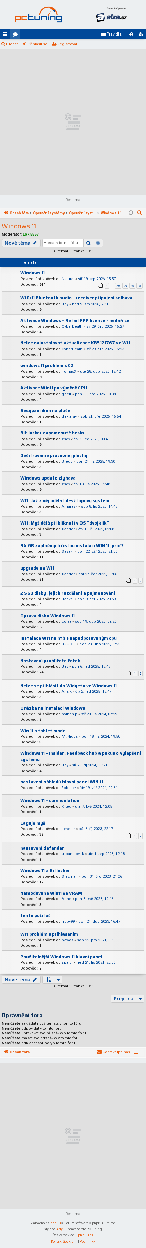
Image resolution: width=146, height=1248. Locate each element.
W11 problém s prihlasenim (49, 934)
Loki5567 (30, 234)
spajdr (67, 962)
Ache (66, 899)
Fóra (16, 35)
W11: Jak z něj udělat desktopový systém (64, 500)
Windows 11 (19, 226)
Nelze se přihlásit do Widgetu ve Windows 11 (68, 685)
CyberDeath (72, 326)
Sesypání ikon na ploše (45, 410)
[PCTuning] (38, 14)
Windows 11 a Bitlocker (45, 870)
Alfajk (67, 691)
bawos (67, 940)
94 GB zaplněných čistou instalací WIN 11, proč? (72, 545)
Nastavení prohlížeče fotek (50, 660)
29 (125, 286)
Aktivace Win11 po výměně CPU (53, 388)
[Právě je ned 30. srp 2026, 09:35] (131, 213)
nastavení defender (42, 848)
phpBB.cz (86, 1235)
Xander (68, 529)
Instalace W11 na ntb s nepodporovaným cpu (68, 638)
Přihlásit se (38, 44)
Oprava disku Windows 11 (47, 615)
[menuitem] (111, 34)
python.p (69, 714)
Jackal (68, 599)
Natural (68, 279)
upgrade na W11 (37, 568)
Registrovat (67, 44)
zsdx (66, 439)
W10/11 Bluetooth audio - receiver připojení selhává (76, 298)
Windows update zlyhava (48, 478)
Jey (65, 304)
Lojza (66, 621)
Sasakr (68, 551)
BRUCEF (69, 644)
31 (139, 286)
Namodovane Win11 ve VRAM (51, 893)
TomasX (69, 371)
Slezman (70, 876)
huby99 (68, 921)
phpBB (55, 1223)
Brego (67, 461)
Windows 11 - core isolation (49, 800)
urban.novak (73, 854)
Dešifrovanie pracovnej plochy (53, 455)
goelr (66, 394)
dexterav (69, 416)
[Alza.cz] (111, 14)
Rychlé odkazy (6, 35)
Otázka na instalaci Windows (52, 708)
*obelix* (69, 788)
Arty (59, 1229)
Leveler (68, 829)
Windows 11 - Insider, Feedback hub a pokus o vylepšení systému (80, 756)
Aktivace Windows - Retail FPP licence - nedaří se (74, 320)
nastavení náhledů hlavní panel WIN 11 (61, 781)
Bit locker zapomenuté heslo (52, 433)
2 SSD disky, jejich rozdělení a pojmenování (67, 593)
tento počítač (35, 915)
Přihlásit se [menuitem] (132, 35)
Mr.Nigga (70, 736)
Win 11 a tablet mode (43, 730)
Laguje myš (32, 823)
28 (118, 286)
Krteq (66, 806)
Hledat (12, 44)
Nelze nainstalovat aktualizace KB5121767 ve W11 (75, 343)
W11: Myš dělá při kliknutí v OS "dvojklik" (64, 523)
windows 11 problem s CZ (47, 365)
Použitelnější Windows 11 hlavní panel (61, 956)
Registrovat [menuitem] (142, 35)
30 (132, 286)
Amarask (69, 506)
